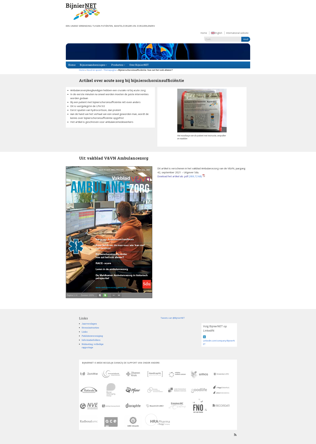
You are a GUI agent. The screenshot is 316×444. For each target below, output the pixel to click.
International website (237, 32)
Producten (117, 64)
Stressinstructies (90, 327)
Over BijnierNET (139, 64)
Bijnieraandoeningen (92, 64)
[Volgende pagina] (105, 295)
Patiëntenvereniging (92, 335)
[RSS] (235, 434)
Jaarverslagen (89, 323)
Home (203, 32)
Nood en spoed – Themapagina (101, 70)
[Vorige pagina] (99, 295)
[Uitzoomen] (113, 295)
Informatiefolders (91, 339)
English (218, 32)
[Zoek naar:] (222, 39)
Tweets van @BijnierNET (173, 317)
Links (85, 331)
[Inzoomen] (119, 295)
